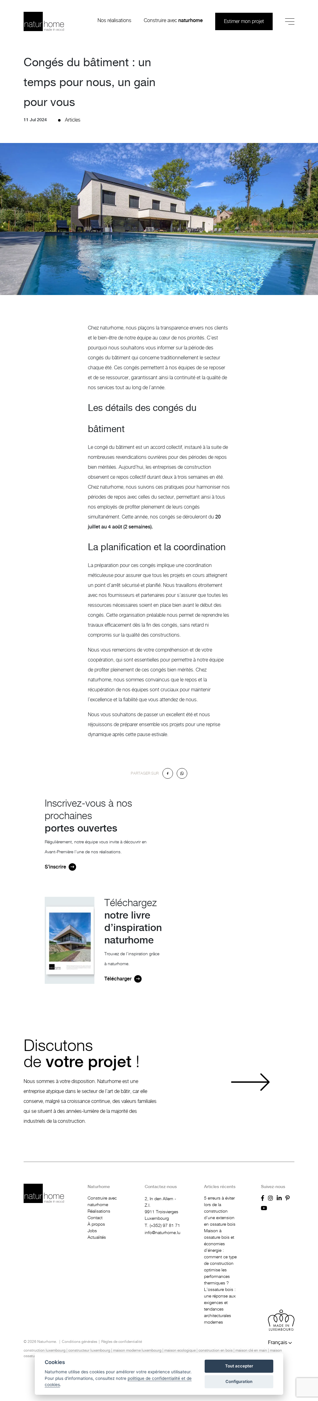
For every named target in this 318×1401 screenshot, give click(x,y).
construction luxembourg (45, 1350)
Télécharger (118, 978)
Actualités (97, 1237)
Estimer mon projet (244, 21)
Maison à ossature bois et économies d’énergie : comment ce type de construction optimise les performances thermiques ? (220, 1257)
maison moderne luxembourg (137, 1350)
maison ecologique (180, 1350)
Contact (95, 1218)
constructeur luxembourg (89, 1350)
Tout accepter (239, 1365)
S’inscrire (55, 866)
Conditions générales (79, 1341)
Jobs (92, 1231)
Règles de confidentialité (121, 1341)
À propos (96, 1224)
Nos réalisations (114, 20)
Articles (72, 120)
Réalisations (99, 1211)
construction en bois (215, 1350)
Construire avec (173, 20)
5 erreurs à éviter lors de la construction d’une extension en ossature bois (219, 1211)
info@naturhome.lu (162, 1233)
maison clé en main (251, 1350)
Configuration (238, 1381)
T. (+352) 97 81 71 (162, 1226)
